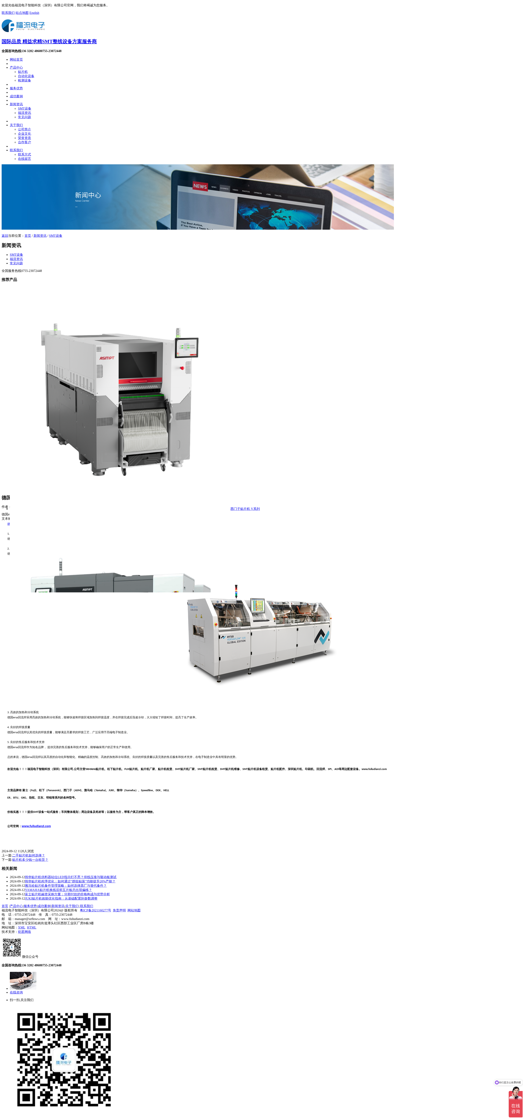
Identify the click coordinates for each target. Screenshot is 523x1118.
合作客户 (24, 142)
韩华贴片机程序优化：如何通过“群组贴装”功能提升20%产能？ (70, 881)
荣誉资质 (24, 138)
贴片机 (23, 71)
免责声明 (119, 910)
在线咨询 (16, 992)
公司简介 (24, 129)
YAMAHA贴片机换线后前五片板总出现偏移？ (58, 890)
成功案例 (16, 96)
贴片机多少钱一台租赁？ (30, 859)
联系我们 (8, 12)
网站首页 (16, 59)
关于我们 (16, 125)
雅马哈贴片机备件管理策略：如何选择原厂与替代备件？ (66, 885)
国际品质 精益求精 (49, 41)
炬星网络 (24, 931)
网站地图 (134, 910)
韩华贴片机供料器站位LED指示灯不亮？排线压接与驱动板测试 (70, 877)
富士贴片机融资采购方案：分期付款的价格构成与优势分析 (67, 894)
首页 (28, 235)
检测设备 (24, 80)
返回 (5, 235)
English (34, 12)
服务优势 (16, 88)
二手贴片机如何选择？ (28, 855)
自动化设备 (26, 76)
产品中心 (16, 67)
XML (21, 927)
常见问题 (24, 117)
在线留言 (24, 158)
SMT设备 (24, 108)
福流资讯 (24, 113)
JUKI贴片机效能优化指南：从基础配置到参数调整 (61, 898)
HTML (31, 927)
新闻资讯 (16, 104)
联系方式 (24, 154)
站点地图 (22, 12)
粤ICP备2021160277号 (95, 910)
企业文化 (24, 133)
